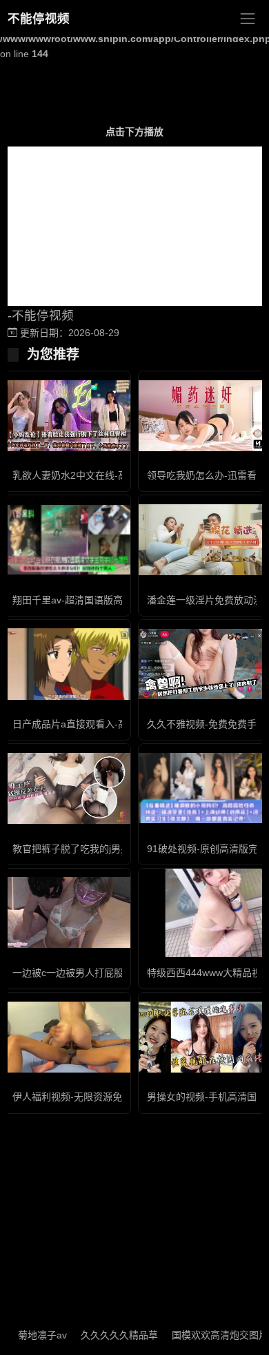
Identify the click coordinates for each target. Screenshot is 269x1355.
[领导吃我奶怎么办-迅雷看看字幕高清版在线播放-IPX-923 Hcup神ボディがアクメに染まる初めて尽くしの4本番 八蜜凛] (202, 415)
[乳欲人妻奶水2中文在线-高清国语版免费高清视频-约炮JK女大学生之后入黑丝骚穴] (67, 415)
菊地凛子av (30, 1335)
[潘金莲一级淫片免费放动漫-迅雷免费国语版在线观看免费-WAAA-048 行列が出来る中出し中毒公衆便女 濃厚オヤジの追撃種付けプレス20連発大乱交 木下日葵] (202, 539)
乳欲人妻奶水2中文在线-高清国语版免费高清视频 (118, 475)
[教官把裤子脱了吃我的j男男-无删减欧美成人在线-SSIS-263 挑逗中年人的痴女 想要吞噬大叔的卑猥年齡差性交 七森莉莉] (67, 788)
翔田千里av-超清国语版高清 (72, 600)
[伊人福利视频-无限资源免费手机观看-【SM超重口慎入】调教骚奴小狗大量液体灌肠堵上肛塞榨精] (67, 1037)
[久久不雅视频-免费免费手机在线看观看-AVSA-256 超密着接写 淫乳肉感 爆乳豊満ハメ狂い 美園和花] (202, 664)
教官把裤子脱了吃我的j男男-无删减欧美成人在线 (116, 848)
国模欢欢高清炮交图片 (207, 1335)
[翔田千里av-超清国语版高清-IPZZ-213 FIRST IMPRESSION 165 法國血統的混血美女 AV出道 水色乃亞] (67, 540)
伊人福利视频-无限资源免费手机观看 (91, 1096)
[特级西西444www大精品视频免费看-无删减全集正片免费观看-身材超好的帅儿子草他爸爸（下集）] (202, 912)
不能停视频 (39, 18)
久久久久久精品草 (107, 1335)
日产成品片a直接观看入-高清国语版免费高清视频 (118, 724)
